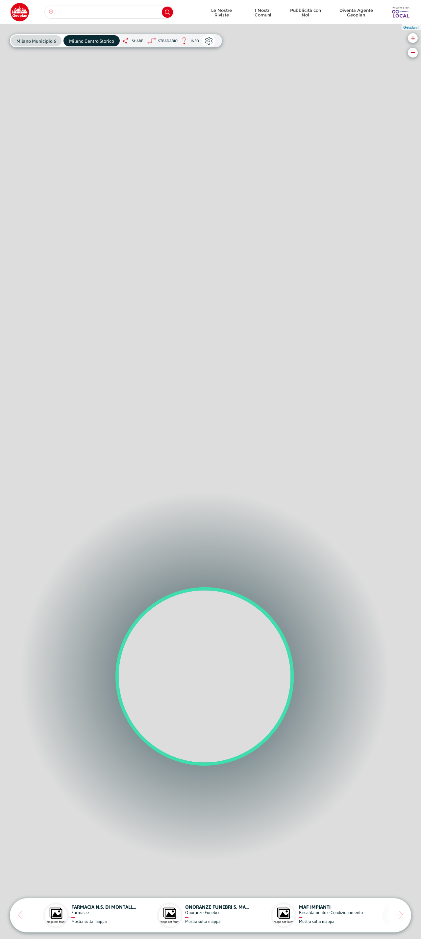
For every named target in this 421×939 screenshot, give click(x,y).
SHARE (137, 41)
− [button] (413, 52)
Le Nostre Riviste (221, 12)
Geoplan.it (411, 27)
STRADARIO (168, 41)
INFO (188, 42)
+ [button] (413, 38)
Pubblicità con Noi (305, 12)
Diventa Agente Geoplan (356, 12)
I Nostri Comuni (263, 12)
